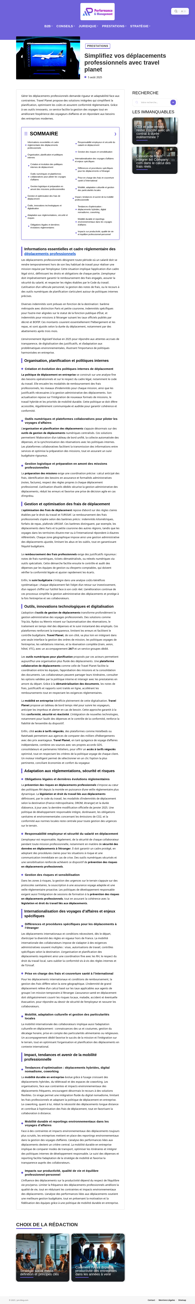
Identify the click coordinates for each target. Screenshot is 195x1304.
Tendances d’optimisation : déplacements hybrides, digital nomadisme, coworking (92, 209)
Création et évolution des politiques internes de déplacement (46, 165)
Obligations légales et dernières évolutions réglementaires (45, 226)
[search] (176, 11)
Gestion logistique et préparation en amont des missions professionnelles (47, 187)
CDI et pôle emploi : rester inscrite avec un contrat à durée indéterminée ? (153, 132)
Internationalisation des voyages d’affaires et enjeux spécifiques (94, 160)
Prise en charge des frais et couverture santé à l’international (96, 179)
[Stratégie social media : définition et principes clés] (42, 1258)
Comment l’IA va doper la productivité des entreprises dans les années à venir (96, 1270)
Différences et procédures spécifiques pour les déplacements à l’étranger (95, 169)
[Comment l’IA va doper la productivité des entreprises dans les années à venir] (98, 1258)
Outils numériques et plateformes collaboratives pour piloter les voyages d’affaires (48, 177)
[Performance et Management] (97, 11)
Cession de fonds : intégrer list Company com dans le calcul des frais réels (153, 161)
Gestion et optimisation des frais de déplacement (44, 197)
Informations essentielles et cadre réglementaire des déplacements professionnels (43, 145)
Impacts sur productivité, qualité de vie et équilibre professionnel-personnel (95, 233)
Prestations (97, 45)
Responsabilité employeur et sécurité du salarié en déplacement (96, 143)
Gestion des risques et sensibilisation (95, 152)
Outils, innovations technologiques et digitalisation (45, 207)
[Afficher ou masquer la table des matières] (87, 134)
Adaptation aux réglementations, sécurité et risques (48, 216)
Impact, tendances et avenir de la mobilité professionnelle (94, 198)
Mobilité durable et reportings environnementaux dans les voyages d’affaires (95, 222)
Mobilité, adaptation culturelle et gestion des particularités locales (96, 188)
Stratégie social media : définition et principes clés (39, 1272)
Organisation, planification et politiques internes (45, 156)
